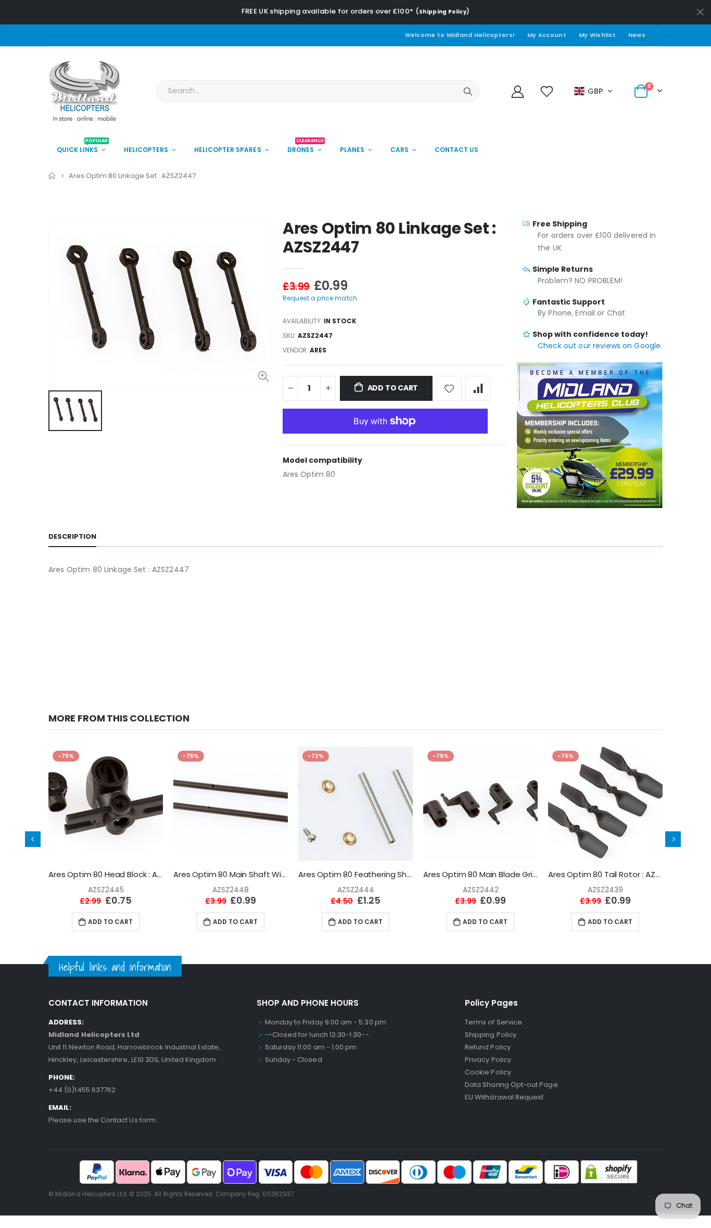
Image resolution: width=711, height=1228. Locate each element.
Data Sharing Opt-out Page (511, 1085)
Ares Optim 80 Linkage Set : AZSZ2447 (389, 237)
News (636, 35)
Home (52, 176)
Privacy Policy (488, 1060)
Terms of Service (493, 1022)
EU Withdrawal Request (504, 1097)
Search (468, 91)
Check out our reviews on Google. (600, 345)
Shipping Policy (442, 12)
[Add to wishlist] (449, 388)
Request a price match (320, 298)
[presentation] (33, 839)
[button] (593, 91)
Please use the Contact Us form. (102, 1120)
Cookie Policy (488, 1072)
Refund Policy (488, 1047)
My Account (546, 35)
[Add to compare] (477, 388)
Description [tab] (72, 536)
